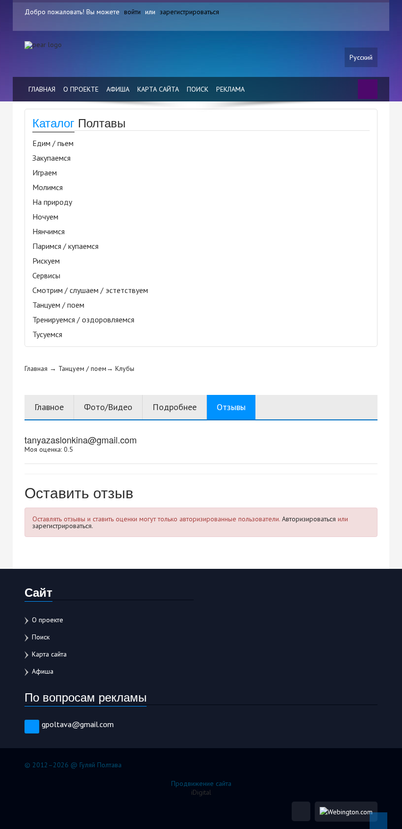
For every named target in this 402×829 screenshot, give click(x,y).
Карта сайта (158, 89)
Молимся (47, 187)
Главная (41, 89)
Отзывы (231, 407)
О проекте (81, 89)
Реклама (230, 89)
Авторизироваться (309, 518)
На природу (52, 202)
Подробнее (174, 407)
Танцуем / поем (58, 305)
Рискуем (46, 261)
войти (132, 11)
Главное (49, 407)
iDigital (201, 792)
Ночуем (45, 216)
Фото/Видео (108, 407)
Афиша (117, 89)
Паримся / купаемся (65, 246)
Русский (361, 57)
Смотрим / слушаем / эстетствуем (90, 290)
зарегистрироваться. (62, 525)
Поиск (197, 89)
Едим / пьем (53, 143)
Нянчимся (48, 231)
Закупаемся (51, 158)
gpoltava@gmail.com (78, 724)
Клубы (124, 368)
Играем (44, 172)
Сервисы (46, 275)
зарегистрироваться (189, 11)
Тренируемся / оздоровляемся (83, 319)
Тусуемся (47, 334)
